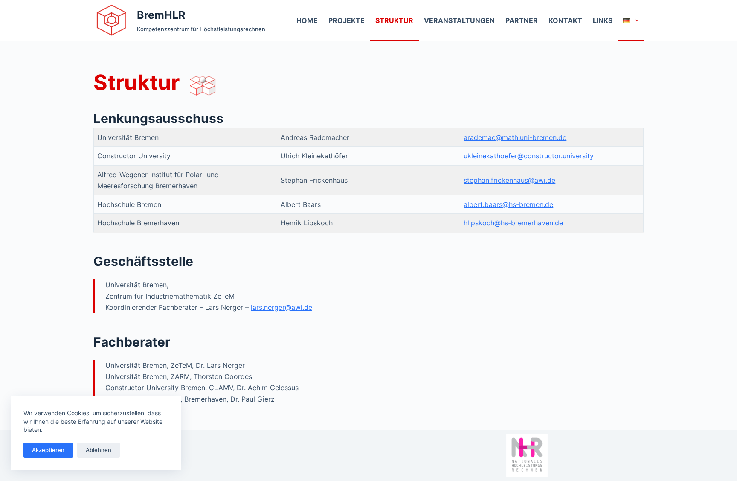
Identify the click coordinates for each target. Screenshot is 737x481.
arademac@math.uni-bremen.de (515, 137)
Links (602, 20)
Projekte (346, 20)
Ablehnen (98, 449)
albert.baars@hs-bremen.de (508, 204)
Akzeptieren (48, 449)
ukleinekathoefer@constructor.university (529, 156)
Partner (521, 20)
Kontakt (565, 20)
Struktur (394, 20)
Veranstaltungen (459, 20)
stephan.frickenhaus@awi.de (509, 180)
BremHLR (161, 15)
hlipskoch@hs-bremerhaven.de (513, 223)
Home (307, 20)
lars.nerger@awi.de (281, 307)
